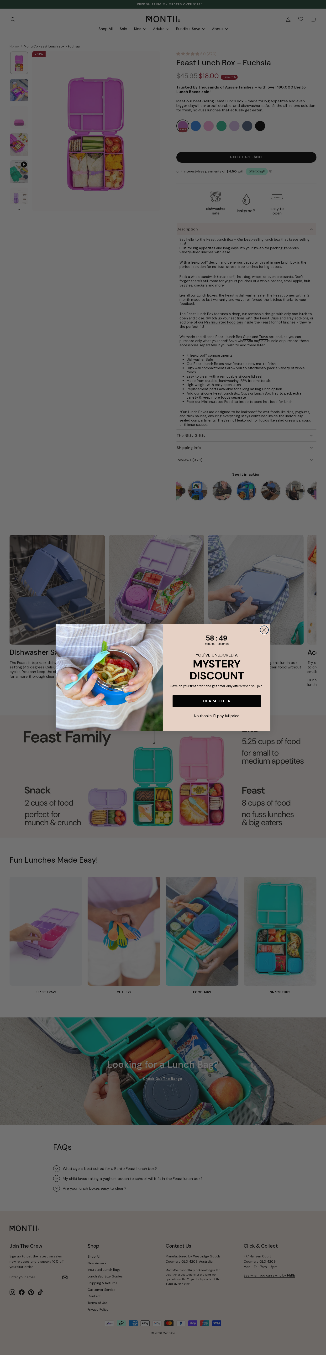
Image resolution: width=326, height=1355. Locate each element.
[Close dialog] (264, 630)
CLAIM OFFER (217, 701)
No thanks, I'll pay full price (216, 715)
